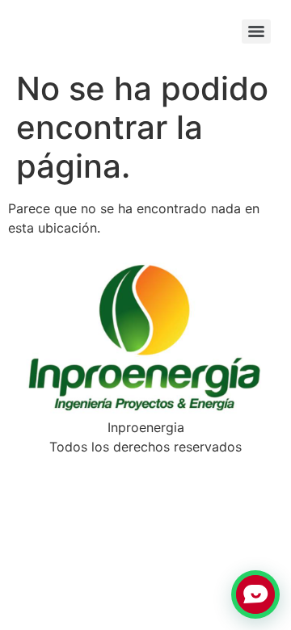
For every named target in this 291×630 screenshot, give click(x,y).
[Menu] (256, 31)
